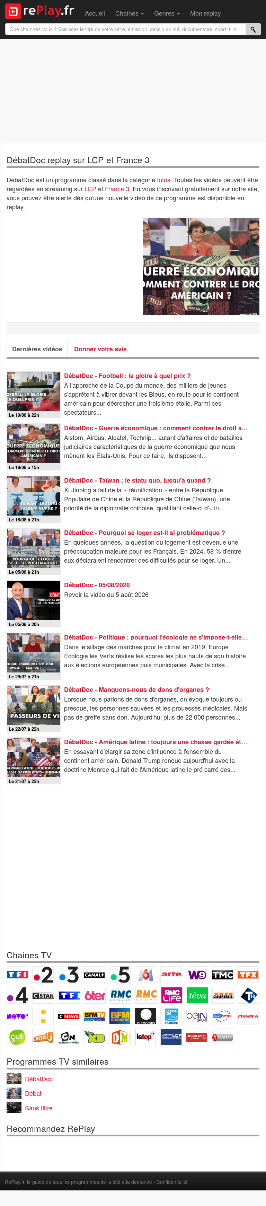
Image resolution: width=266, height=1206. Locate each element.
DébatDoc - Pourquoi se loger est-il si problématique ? (144, 532)
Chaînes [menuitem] (127, 12)
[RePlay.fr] (42, 10)
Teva (197, 995)
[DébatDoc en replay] (201, 266)
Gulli (17, 1037)
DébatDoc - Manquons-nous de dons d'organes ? (136, 689)
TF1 (17, 974)
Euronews (145, 1016)
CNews (68, 1016)
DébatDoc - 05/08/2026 (97, 584)
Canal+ (94, 974)
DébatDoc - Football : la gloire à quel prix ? (127, 375)
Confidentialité (172, 1181)
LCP (90, 188)
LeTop (145, 1037)
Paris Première (223, 995)
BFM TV (94, 1016)
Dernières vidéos (37, 348)
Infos (163, 179)
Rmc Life (172, 995)
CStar (43, 995)
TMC (222, 974)
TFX (248, 974)
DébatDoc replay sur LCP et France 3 (78, 159)
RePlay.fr (14, 1181)
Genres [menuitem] (165, 12)
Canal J (43, 1037)
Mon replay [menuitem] (205, 12)
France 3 (117, 188)
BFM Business (120, 1016)
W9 (196, 974)
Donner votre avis (100, 348)
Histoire (222, 1037)
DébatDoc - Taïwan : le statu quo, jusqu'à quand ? (137, 480)
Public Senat (196, 1037)
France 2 (43, 974)
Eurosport (222, 1016)
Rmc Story (146, 995)
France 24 (171, 1016)
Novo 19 (17, 1016)
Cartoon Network (68, 1037)
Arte (171, 974)
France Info (43, 1016)
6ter (95, 995)
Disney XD (94, 1037)
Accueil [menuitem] (95, 12)
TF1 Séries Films (69, 995)
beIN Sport (196, 1016)
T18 (248, 995)
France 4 (17, 995)
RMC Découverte (120, 995)
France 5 (120, 974)
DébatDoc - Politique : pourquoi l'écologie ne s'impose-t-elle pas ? (162, 637)
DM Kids (120, 1037)
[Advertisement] (133, 90)
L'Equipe (248, 1016)
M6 (145, 974)
